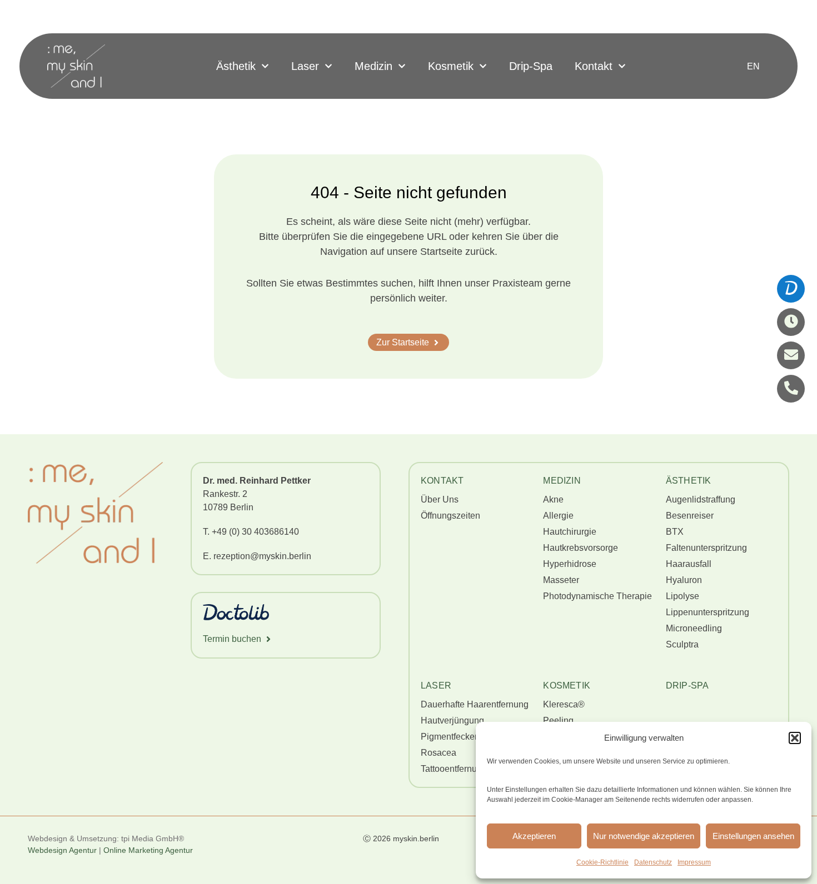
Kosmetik (451, 66)
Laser (305, 66)
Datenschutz (653, 862)
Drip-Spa (530, 66)
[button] (794, 738)
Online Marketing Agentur (149, 850)
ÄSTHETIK (688, 480)
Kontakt (593, 66)
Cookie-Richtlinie (602, 862)
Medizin (373, 66)
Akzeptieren (534, 836)
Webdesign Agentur (62, 850)
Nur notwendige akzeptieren (643, 836)
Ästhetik (236, 66)
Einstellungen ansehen (753, 836)
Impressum (694, 862)
